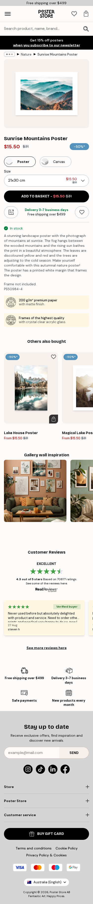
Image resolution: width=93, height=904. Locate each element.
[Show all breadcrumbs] (9, 54)
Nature (26, 54)
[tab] (74, 14)
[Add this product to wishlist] (82, 212)
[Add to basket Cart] (53, 419)
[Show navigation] (7, 13)
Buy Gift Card (50, 834)
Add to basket (46, 196)
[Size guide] (11, 212)
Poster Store (58, 892)
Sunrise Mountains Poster (57, 54)
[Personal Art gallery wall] (35, 491)
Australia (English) (47, 882)
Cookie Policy (67, 848)
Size (7, 171)
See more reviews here (47, 648)
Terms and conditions (34, 848)
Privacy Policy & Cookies (46, 855)
